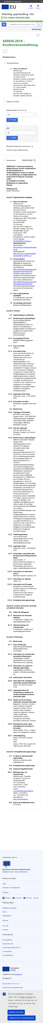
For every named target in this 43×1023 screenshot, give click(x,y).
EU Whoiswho (7, 951)
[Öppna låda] (5, 51)
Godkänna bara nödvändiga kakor (21, 1018)
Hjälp (4, 884)
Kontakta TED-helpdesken (11, 887)
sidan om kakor (26, 997)
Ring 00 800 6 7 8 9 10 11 (11, 984)
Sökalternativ (36, 29)
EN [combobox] (9, 115)
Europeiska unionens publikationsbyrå (16, 869)
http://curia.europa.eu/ (20, 799)
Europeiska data (8, 944)
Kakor (4, 912)
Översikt (5, 930)
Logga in (31, 8)
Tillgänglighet (7, 916)
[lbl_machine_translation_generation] (32, 146)
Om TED (5, 926)
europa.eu (18, 974)
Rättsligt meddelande (9, 908)
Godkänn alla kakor (16, 1012)
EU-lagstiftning (7, 940)
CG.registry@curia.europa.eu (23, 791)
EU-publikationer (8, 955)
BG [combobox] (9, 133)
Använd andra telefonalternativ (13, 987)
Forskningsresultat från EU (11, 947)
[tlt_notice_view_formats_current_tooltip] (34, 160)
